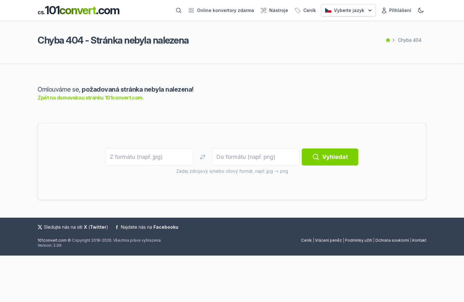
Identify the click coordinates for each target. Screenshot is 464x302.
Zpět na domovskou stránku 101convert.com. (91, 97)
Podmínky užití (358, 240)
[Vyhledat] (178, 10)
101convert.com (52, 240)
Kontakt (419, 240)
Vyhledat (335, 157)
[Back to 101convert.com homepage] (387, 40)
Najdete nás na (149, 227)
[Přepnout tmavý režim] (420, 10)
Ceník (306, 240)
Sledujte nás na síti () (76, 227)
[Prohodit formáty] (203, 157)
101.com (78, 10)
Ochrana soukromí (392, 240)
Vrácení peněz (328, 240)
